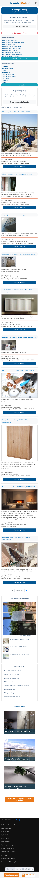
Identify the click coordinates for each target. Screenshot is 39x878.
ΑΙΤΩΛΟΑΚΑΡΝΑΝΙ (8, 74)
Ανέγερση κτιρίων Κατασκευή (11, 46)
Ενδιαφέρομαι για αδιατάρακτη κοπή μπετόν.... (15, 352)
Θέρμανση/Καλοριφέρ (14, 324)
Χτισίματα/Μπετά (13, 277)
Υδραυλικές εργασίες (14, 407)
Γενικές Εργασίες (13, 474)
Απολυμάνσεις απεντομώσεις (11, 52)
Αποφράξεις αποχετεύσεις (10, 56)
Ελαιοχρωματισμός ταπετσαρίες (17, 161)
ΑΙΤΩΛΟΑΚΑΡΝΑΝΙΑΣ (9, 76)
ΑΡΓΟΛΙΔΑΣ (6, 78)
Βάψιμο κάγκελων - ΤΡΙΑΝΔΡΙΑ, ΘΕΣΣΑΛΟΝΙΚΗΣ (16, 112)
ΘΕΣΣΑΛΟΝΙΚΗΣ (7, 68)
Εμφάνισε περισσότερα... (19, 58)
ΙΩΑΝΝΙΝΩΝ (6, 72)
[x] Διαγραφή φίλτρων (19, 33)
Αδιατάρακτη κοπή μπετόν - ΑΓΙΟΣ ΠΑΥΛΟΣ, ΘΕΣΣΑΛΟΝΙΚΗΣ (19, 337)
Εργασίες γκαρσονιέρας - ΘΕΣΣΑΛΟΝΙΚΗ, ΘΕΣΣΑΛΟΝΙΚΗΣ (18, 487)
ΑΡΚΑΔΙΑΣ (5, 80)
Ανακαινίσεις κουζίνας (9, 40)
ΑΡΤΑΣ (4, 82)
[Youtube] (20, 820)
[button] (11, 875)
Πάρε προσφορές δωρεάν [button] (19, 102)
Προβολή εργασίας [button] (19, 166)
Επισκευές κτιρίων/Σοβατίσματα (17, 241)
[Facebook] (13, 820)
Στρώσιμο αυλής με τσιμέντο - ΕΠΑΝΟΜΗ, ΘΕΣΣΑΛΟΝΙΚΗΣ (18, 254)
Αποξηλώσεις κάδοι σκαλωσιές (12, 54)
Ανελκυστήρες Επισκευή (10, 50)
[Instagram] (16, 820)
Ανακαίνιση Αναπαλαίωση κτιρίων (13, 42)
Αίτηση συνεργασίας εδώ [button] (19, 26)
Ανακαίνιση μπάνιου (8, 44)
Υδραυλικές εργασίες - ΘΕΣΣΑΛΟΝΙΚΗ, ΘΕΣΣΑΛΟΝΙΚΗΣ (18, 371)
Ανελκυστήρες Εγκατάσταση (11, 48)
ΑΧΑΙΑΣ (4, 70)
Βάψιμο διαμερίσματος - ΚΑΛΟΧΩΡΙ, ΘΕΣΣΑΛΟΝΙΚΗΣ (17, 174)
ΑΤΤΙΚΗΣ (5, 66)
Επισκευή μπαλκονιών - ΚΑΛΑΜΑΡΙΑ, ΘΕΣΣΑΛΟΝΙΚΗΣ (17, 215)
